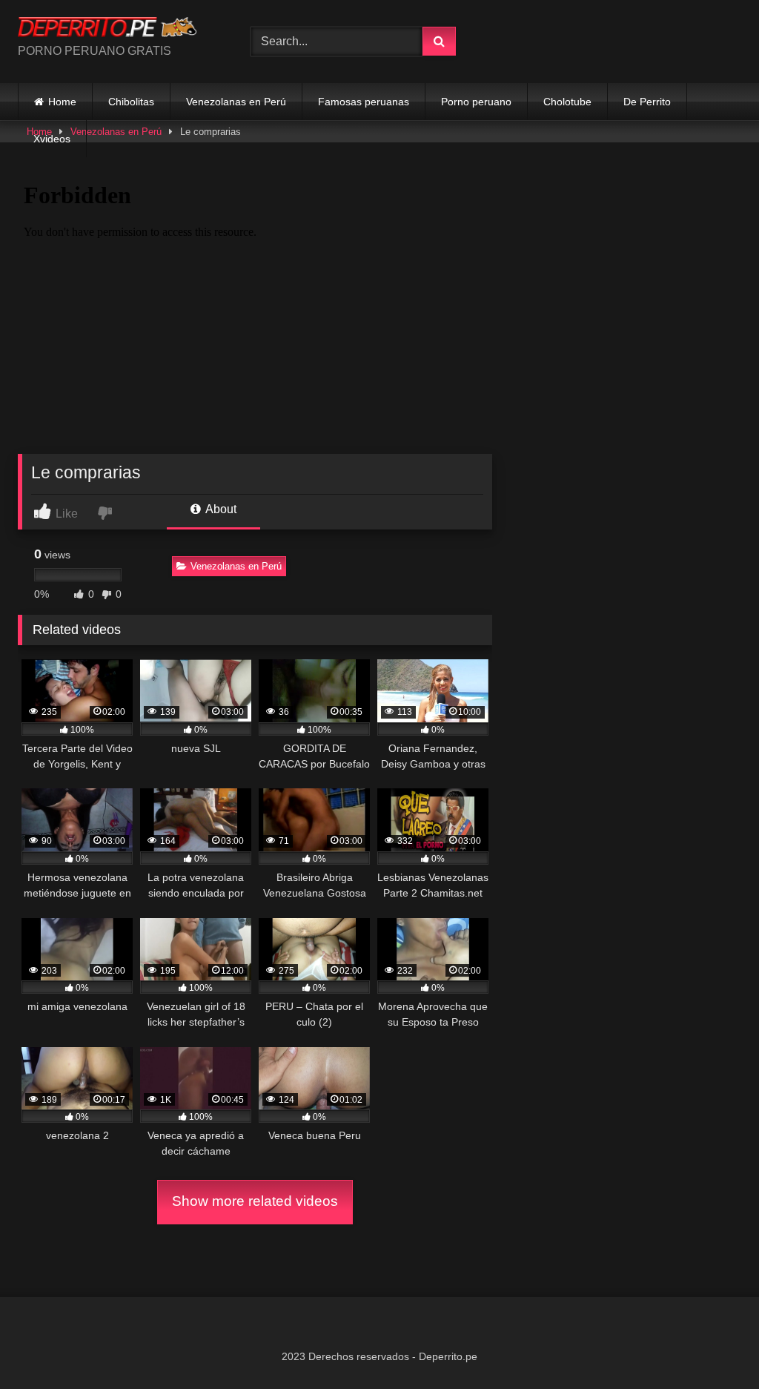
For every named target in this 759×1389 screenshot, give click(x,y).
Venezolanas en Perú (236, 102)
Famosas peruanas (363, 102)
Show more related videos (255, 1201)
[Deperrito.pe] (117, 29)
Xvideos (51, 139)
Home (62, 102)
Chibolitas (131, 102)
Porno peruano (476, 102)
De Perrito (647, 102)
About (219, 509)
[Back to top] (713, 1344)
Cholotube (567, 102)
